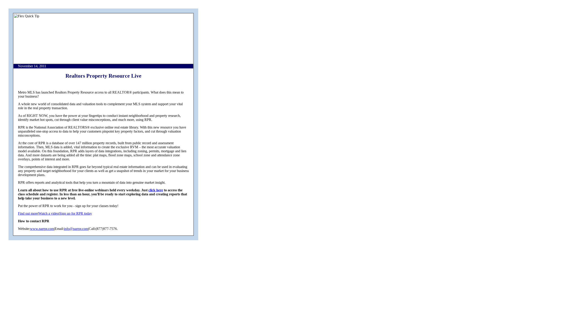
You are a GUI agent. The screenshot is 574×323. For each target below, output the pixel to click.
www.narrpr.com (42, 229)
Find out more (28, 213)
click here (155, 190)
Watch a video (49, 213)
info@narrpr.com (76, 229)
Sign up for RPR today (75, 213)
